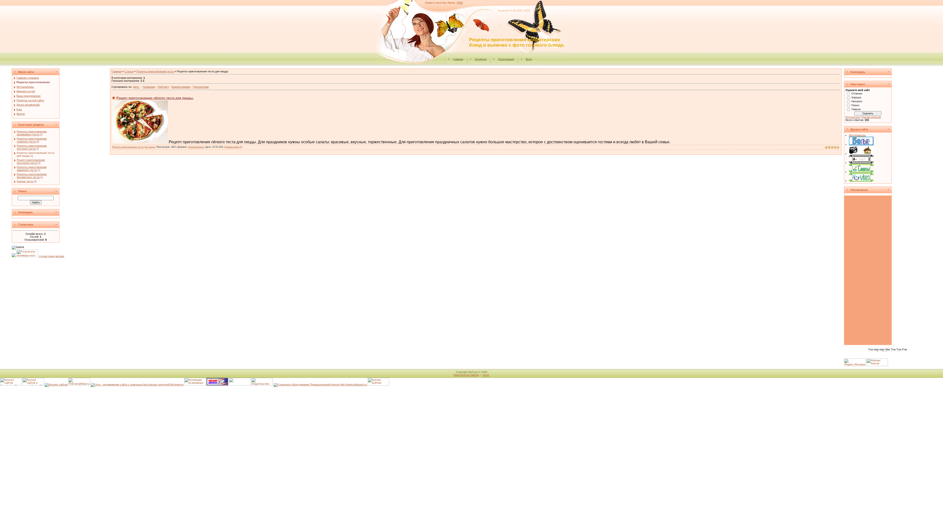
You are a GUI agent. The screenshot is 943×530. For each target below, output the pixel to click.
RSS (460, 2)
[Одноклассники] (857, 355)
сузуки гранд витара (51, 256)
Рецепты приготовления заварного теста (32, 169)
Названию (149, 86)
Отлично (856, 93)
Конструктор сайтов (466, 374)
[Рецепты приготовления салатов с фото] (861, 171)
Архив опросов (871, 117)
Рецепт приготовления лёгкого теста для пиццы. (155, 98)
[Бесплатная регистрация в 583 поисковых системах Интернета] (137, 384)
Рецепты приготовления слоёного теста (32, 140)
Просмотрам (201, 86)
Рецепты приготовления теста (155, 71)
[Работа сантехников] (861, 162)
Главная (458, 59)
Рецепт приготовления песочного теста (31, 161)
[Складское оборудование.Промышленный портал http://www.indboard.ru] (320, 384)
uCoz (486, 374)
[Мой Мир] (863, 355)
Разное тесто (25, 181)
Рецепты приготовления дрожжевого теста (32, 133)
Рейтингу (163, 86)
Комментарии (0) (233, 147)
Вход (529, 59)
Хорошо (856, 97)
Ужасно (856, 109)
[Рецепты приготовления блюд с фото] (861, 180)
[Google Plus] (873, 355)
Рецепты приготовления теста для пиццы (133, 147)
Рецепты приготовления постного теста (32, 147)
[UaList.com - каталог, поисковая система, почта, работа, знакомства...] (239, 384)
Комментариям (180, 86)
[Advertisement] (869, 270)
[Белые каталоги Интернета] (861, 144)
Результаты (853, 117)
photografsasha (196, 147)
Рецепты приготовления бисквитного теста (32, 176)
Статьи (129, 71)
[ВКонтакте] (847, 355)
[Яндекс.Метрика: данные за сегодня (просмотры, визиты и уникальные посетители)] (855, 362)
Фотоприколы (857, 135)
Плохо (855, 105)
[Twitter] (852, 355)
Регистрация (506, 59)
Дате (136, 86)
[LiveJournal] (868, 355)
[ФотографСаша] (861, 153)
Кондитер (480, 59)
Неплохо (856, 101)
